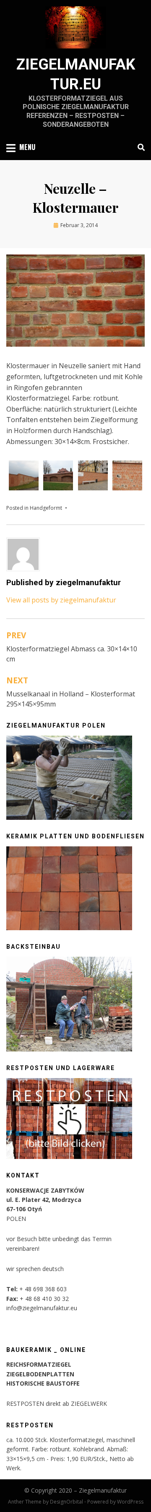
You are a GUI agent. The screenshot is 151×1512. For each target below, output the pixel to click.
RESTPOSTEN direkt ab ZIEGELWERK (56, 1404)
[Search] (139, 147)
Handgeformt (46, 507)
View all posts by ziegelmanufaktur (61, 600)
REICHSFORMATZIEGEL (38, 1364)
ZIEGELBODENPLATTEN (40, 1374)
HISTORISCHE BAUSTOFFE (43, 1383)
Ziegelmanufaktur (103, 1490)
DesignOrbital (66, 1501)
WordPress (130, 1501)
